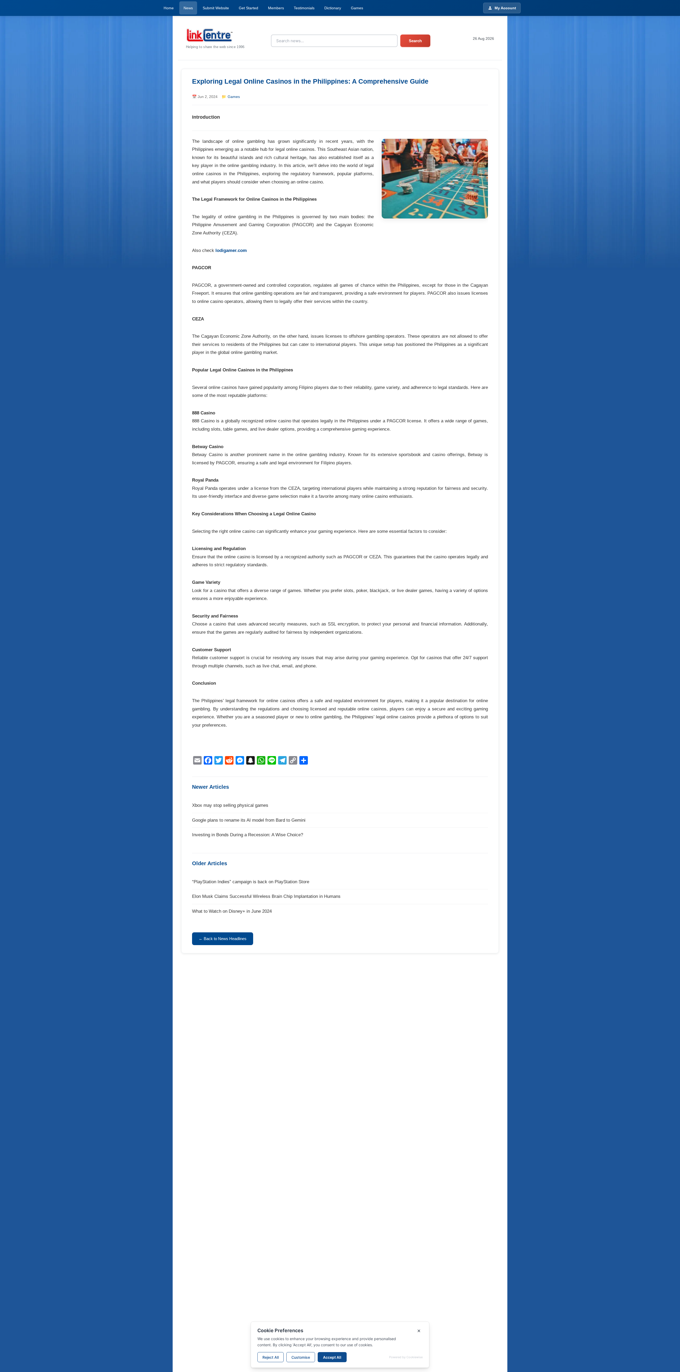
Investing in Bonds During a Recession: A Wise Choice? (247, 834)
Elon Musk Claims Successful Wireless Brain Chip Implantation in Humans (266, 896)
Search (415, 40)
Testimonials (304, 8)
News (188, 8)
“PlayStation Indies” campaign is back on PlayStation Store (250, 881)
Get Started (248, 8)
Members (276, 8)
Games (357, 8)
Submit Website (216, 8)
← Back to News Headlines (222, 938)
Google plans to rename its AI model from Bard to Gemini (248, 820)
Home (169, 8)
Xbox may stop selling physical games (230, 805)
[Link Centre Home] (215, 35)
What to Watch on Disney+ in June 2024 (232, 911)
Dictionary (332, 8)
